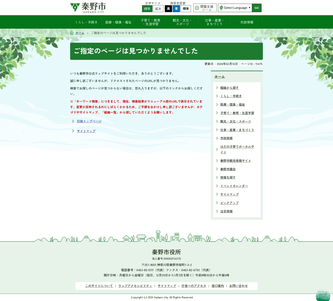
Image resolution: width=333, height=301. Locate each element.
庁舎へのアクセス (194, 285)
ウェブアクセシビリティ (135, 285)
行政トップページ (89, 121)
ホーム (80, 32)
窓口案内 (218, 285)
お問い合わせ (238, 285)
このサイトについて (99, 285)
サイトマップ (86, 131)
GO (257, 7)
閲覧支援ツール (206, 8)
